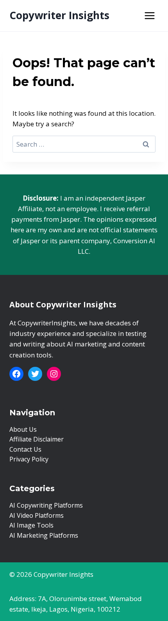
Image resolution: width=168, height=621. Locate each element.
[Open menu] (149, 15)
